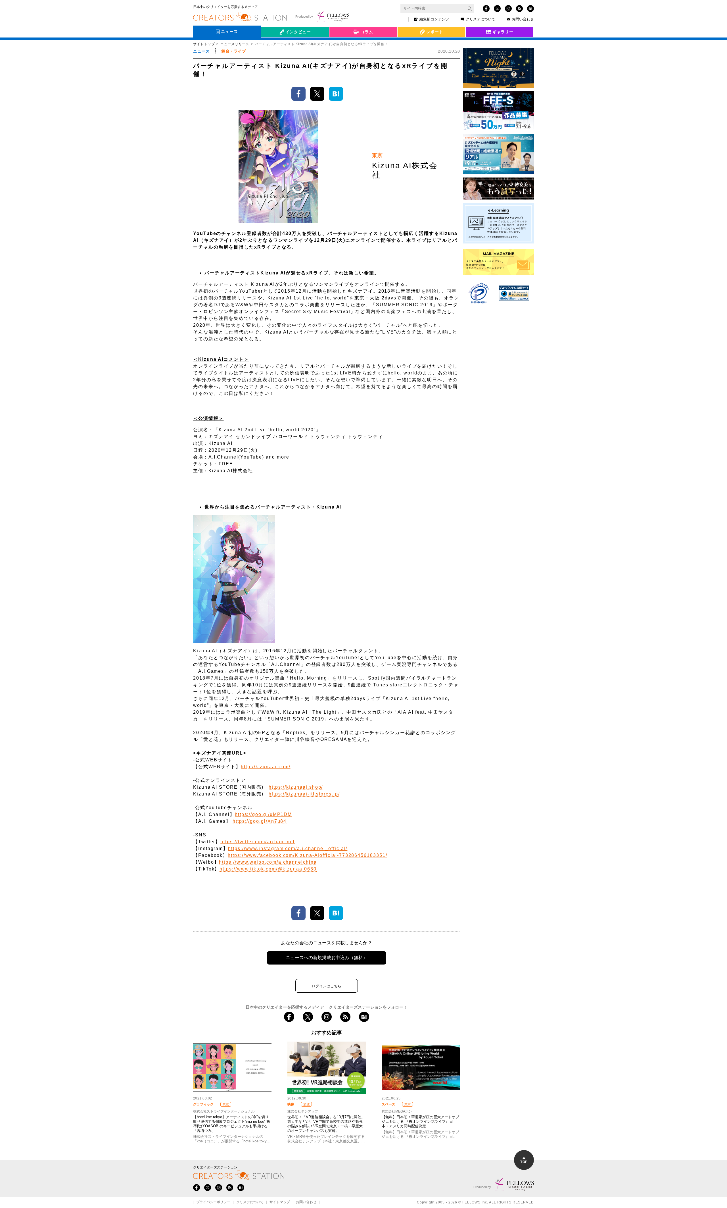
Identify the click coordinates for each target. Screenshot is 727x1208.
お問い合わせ (523, 19)
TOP (523, 1162)
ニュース (201, 51)
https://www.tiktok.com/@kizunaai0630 (268, 869)
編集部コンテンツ (434, 19)
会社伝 (272, 45)
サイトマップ (280, 1202)
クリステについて (480, 19)
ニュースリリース (234, 44)
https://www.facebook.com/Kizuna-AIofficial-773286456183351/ (307, 855)
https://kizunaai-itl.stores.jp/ (304, 794)
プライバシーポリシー (213, 1202)
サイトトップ (204, 44)
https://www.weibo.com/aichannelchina (268, 862)
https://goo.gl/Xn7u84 (260, 821)
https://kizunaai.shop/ (296, 787)
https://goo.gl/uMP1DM (263, 814)
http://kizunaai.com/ (265, 766)
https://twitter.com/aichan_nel (257, 841)
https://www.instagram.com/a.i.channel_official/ (287, 848)
